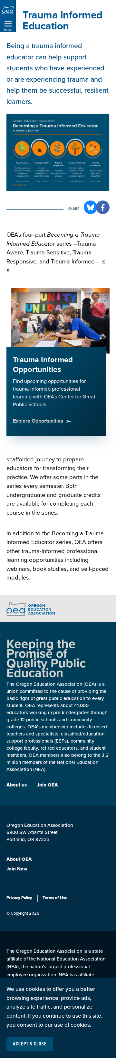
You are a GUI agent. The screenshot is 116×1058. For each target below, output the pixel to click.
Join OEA (47, 785)
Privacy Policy (19, 897)
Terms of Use (55, 897)
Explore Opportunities (38, 421)
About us (16, 785)
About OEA (19, 859)
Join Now (16, 869)
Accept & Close (30, 1044)
